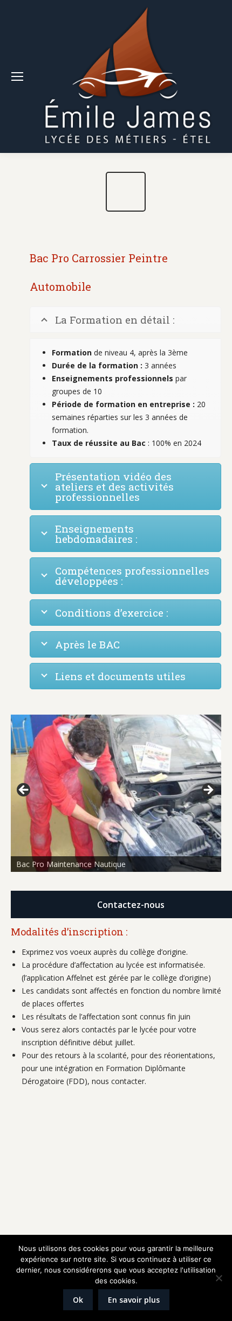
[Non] (218, 1278)
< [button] (24, 790)
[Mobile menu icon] (17, 76)
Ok (78, 1300)
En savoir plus (134, 1300)
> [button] (208, 790)
